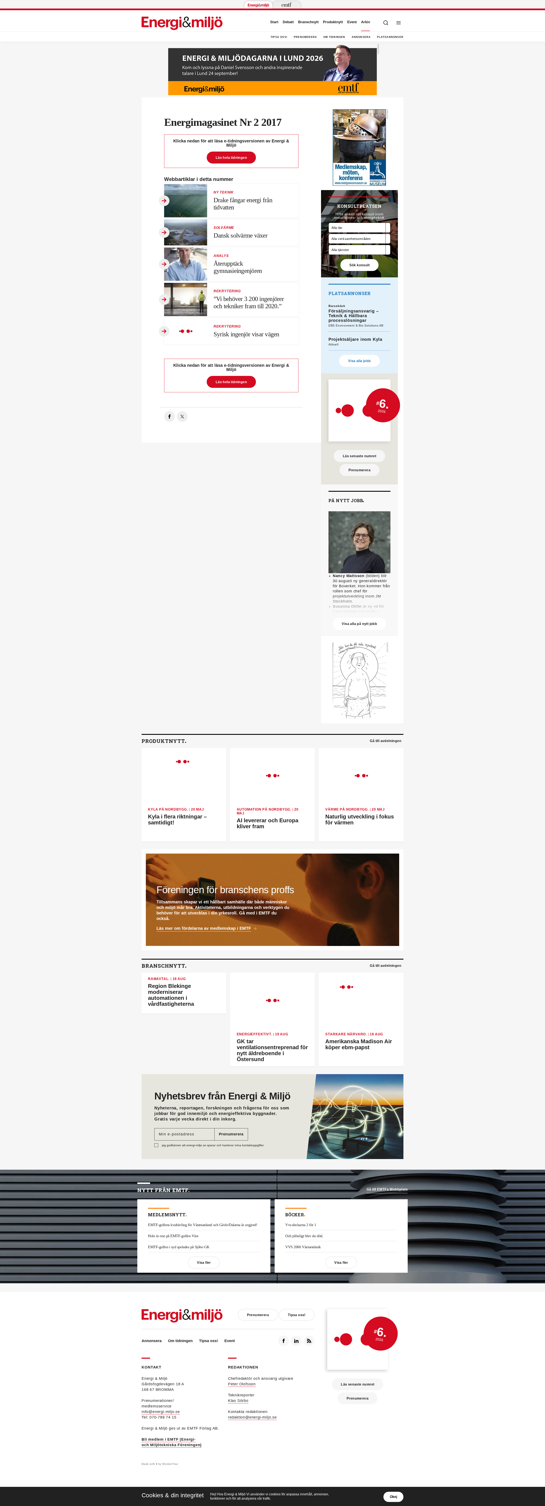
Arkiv (365, 22)
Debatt (288, 22)
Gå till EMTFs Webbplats (387, 1189)
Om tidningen (334, 37)
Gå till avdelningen (385, 741)
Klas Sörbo (238, 1401)
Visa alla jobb (359, 361)
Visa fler (204, 1262)
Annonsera (361, 37)
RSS (309, 1340)
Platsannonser (390, 37)
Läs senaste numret (359, 456)
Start (274, 22)
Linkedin (296, 1340)
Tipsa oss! (279, 37)
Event (352, 22)
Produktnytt (333, 22)
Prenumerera (305, 37)
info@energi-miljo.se (161, 1412)
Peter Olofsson (242, 1384)
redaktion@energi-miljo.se (252, 1417)
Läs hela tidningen (231, 157)
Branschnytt (308, 22)
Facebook (283, 1340)
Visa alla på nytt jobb (359, 624)
